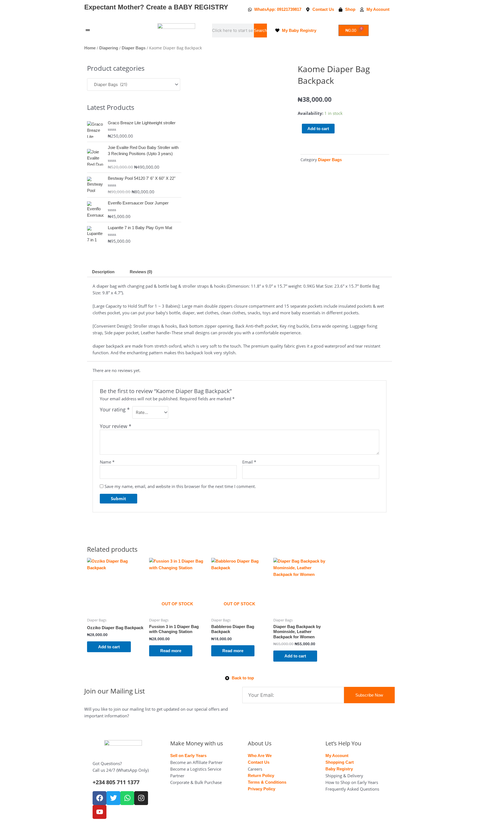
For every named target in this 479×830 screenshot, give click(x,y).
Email (249, 462)
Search (260, 30)
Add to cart (318, 128)
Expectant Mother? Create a (156, 7)
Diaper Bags (134, 47)
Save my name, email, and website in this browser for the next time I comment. (180, 486)
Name (107, 462)
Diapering (108, 47)
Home (90, 47)
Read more (170, 650)
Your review (115, 426)
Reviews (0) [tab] (141, 271)
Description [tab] (103, 271)
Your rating (115, 409)
